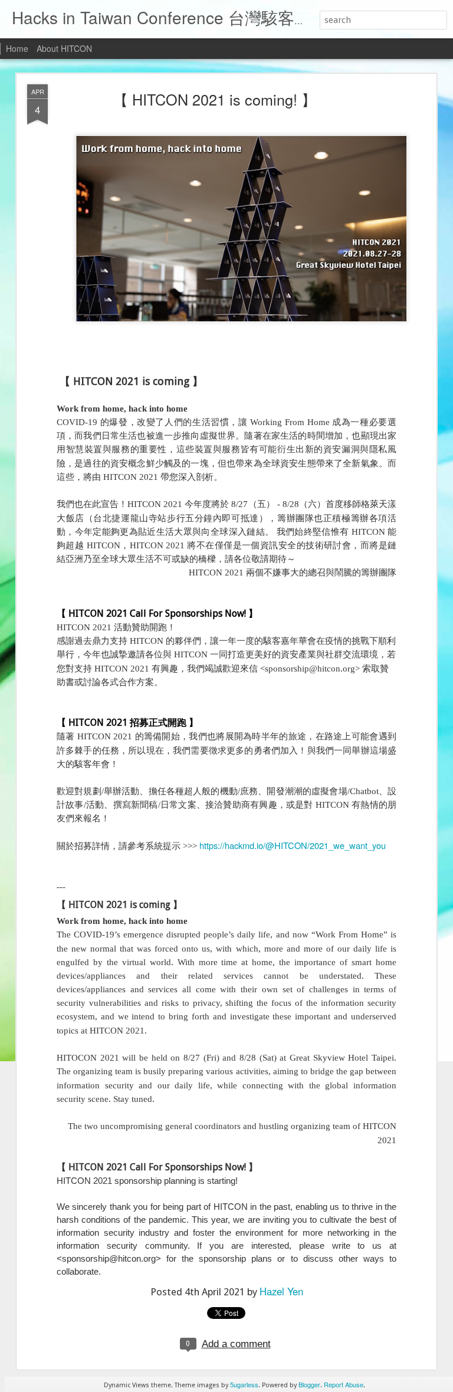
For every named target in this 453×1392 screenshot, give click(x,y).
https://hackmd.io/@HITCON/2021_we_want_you (292, 845)
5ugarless (244, 1384)
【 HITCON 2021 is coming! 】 (214, 99)
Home (17, 48)
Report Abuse (343, 1384)
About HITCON (64, 48)
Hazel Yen (281, 1291)
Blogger (309, 1384)
